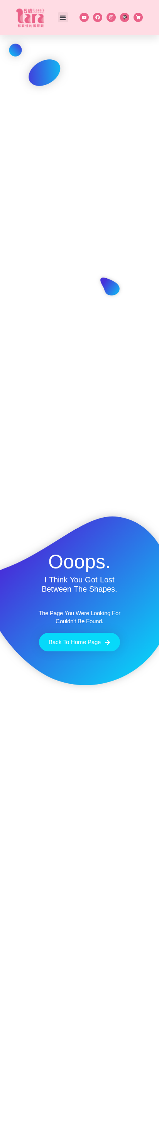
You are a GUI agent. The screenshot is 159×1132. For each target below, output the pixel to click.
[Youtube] (84, 17)
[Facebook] (97, 17)
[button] (63, 17)
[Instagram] (111, 17)
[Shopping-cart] (138, 17)
